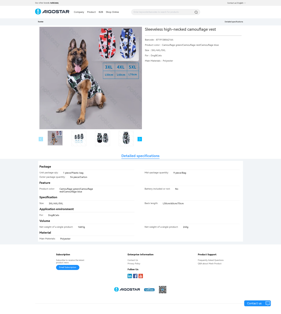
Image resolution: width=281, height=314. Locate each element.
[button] (140, 139)
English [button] (240, 3)
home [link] (40, 21)
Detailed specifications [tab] (140, 156)
